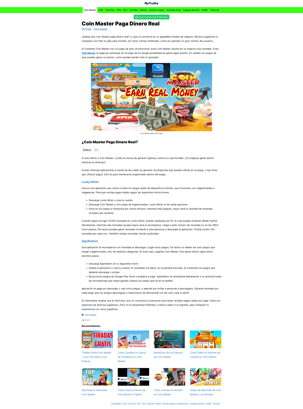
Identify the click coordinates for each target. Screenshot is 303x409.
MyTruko (86, 28)
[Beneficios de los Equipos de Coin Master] (169, 346)
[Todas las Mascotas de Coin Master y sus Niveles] (205, 383)
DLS (125, 10)
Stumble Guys (174, 10)
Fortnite (133, 10)
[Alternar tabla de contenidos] (95, 150)
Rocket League (156, 10)
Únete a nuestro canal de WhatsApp (153, 17)
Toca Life (214, 10)
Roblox (143, 10)
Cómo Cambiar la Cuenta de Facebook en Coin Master (132, 357)
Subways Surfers (197, 403)
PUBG (205, 10)
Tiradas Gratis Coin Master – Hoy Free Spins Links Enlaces (96, 357)
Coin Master (90, 10)
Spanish (87, 320)
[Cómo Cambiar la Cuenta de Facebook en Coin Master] (133, 346)
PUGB (208, 403)
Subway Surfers (191, 10)
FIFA (119, 10)
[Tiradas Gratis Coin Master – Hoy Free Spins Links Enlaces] (97, 346)
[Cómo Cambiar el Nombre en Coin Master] (169, 383)
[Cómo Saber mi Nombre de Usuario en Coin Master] (205, 346)
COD (100, 10)
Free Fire (109, 10)
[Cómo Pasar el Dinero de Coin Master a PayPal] (133, 383)
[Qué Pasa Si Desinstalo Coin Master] (97, 383)
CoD (124, 403)
